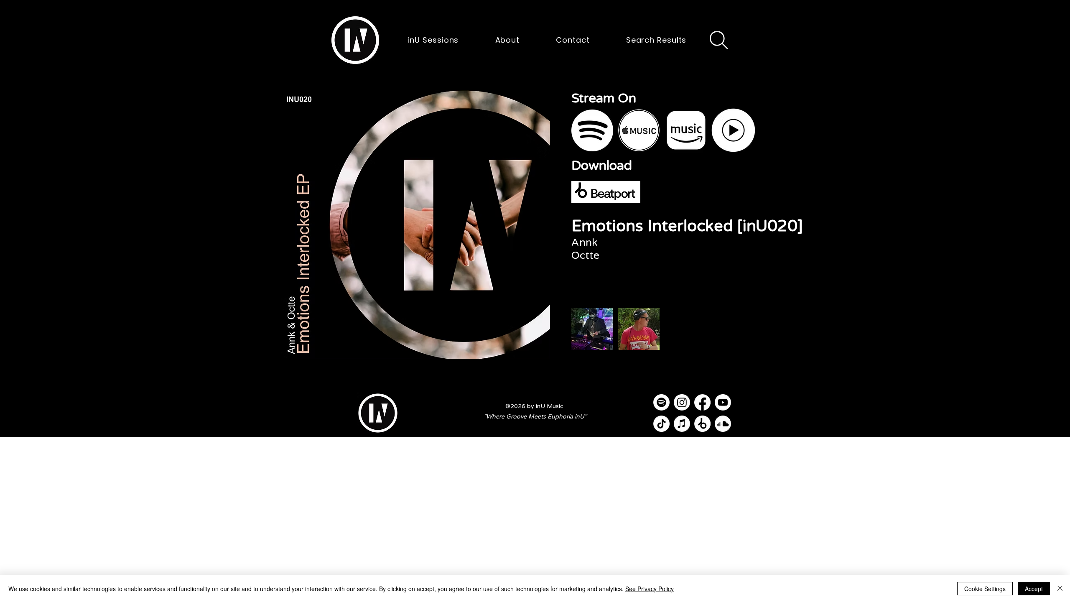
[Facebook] (702, 402)
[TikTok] (661, 424)
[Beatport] (702, 424)
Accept (1034, 588)
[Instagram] (682, 402)
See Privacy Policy (649, 588)
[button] (355, 40)
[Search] (719, 40)
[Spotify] (661, 402)
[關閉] (1060, 588)
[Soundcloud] (723, 424)
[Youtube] (723, 402)
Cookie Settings (985, 588)
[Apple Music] (682, 424)
